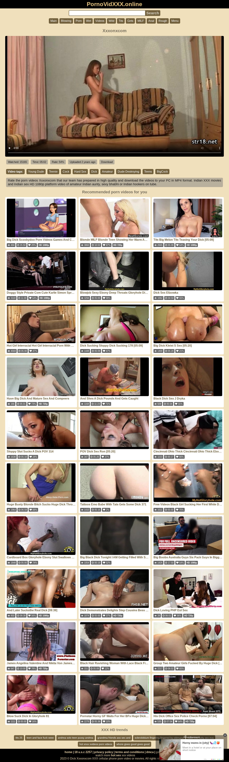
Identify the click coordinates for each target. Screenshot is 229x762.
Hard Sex (80, 171)
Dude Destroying (128, 171)
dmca (150, 752)
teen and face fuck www (40, 737)
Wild (111, 20)
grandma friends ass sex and (114, 737)
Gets (130, 20)
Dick (94, 171)
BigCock (162, 171)
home (68, 752)
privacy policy (103, 752)
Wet (88, 20)
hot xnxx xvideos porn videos (95, 744)
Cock (66, 171)
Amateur (107, 171)
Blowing (66, 20)
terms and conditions (129, 752)
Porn (79, 20)
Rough (163, 20)
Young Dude (36, 171)
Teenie (53, 171)
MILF (141, 20)
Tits (121, 20)
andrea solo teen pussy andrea (75, 737)
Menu (175, 20)
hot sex (116, 755)
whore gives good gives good (133, 744)
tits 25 (19, 737)
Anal (151, 20)
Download (107, 161)
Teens (148, 171)
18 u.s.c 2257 (83, 752)
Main (53, 20)
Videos (99, 20)
